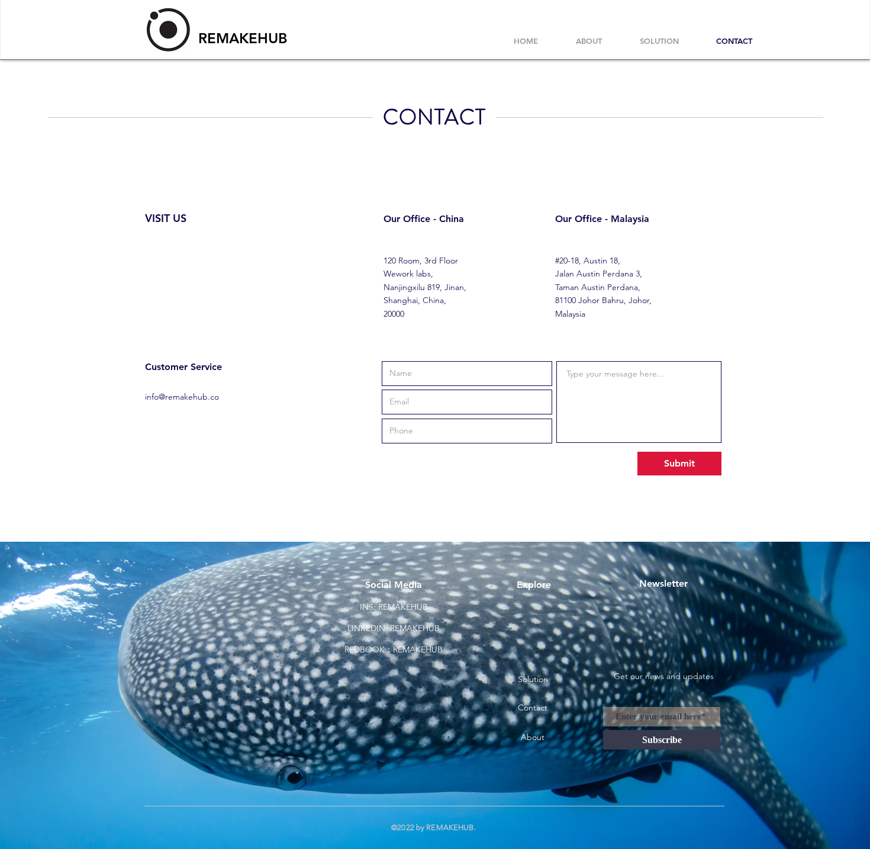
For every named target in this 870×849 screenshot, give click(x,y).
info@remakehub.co (182, 396)
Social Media (393, 584)
